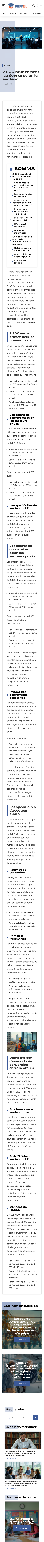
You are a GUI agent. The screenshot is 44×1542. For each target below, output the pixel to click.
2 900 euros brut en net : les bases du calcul (21, 176)
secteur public (14, 124)
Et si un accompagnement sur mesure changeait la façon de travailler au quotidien (21, 1483)
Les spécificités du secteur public (23, 195)
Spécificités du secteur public (22, 255)
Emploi (7, 65)
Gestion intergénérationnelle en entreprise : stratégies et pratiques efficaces (22, 1370)
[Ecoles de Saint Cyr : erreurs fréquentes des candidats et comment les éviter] (23, 1440)
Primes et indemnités (20, 231)
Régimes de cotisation (20, 225)
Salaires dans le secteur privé (23, 249)
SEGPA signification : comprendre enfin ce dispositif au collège (22, 1521)
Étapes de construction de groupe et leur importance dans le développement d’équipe (22, 1326)
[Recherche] (33, 5)
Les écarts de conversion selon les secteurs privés (23, 186)
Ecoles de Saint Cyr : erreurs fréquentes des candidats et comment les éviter (20, 1453)
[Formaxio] (18, 5)
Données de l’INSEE (20, 261)
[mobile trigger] (4, 5)
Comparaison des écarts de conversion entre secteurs (22, 240)
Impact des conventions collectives (21, 211)
